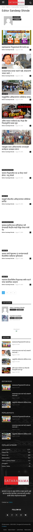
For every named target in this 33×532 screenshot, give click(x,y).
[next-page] (14, 292)
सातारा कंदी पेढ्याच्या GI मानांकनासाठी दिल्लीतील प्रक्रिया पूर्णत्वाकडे (15, 255)
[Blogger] (7, 515)
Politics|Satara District (7, 44)
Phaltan (4, 67)
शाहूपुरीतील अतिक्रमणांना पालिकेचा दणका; (16, 97)
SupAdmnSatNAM (15, 316)
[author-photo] (8, 20)
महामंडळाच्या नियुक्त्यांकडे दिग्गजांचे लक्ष (15, 47)
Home (3, 7)
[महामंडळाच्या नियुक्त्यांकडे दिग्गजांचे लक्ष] (16, 37)
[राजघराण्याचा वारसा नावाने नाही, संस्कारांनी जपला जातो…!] (16, 61)
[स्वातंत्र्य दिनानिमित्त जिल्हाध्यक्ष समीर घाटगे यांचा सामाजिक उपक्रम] (16, 270)
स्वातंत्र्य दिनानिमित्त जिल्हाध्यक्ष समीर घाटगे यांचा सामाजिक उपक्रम (16, 281)
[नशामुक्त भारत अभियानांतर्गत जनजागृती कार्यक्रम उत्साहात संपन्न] (16, 137)
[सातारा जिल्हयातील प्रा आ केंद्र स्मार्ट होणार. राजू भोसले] (16, 163)
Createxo (4, 526)
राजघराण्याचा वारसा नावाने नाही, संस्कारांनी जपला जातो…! (21, 352)
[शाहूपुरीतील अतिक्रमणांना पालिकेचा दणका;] (16, 87)
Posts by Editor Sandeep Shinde (20, 7)
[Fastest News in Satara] (16, 480)
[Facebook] (12, 515)
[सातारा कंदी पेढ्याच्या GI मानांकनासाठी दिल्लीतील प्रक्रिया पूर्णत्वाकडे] (16, 244)
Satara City (4, 94)
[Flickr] (16, 515)
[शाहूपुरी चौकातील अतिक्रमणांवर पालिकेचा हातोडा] (16, 189)
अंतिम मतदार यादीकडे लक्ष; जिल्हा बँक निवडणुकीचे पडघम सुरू (14, 122)
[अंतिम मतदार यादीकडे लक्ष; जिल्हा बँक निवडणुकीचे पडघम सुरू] (16, 111)
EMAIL (11, 502)
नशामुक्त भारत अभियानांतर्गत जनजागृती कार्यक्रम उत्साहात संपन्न (15, 148)
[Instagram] (21, 515)
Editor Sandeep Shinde (8, 49)
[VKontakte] (25, 515)
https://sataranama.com (15, 319)
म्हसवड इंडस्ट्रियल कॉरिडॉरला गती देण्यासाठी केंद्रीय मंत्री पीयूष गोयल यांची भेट (15, 227)
